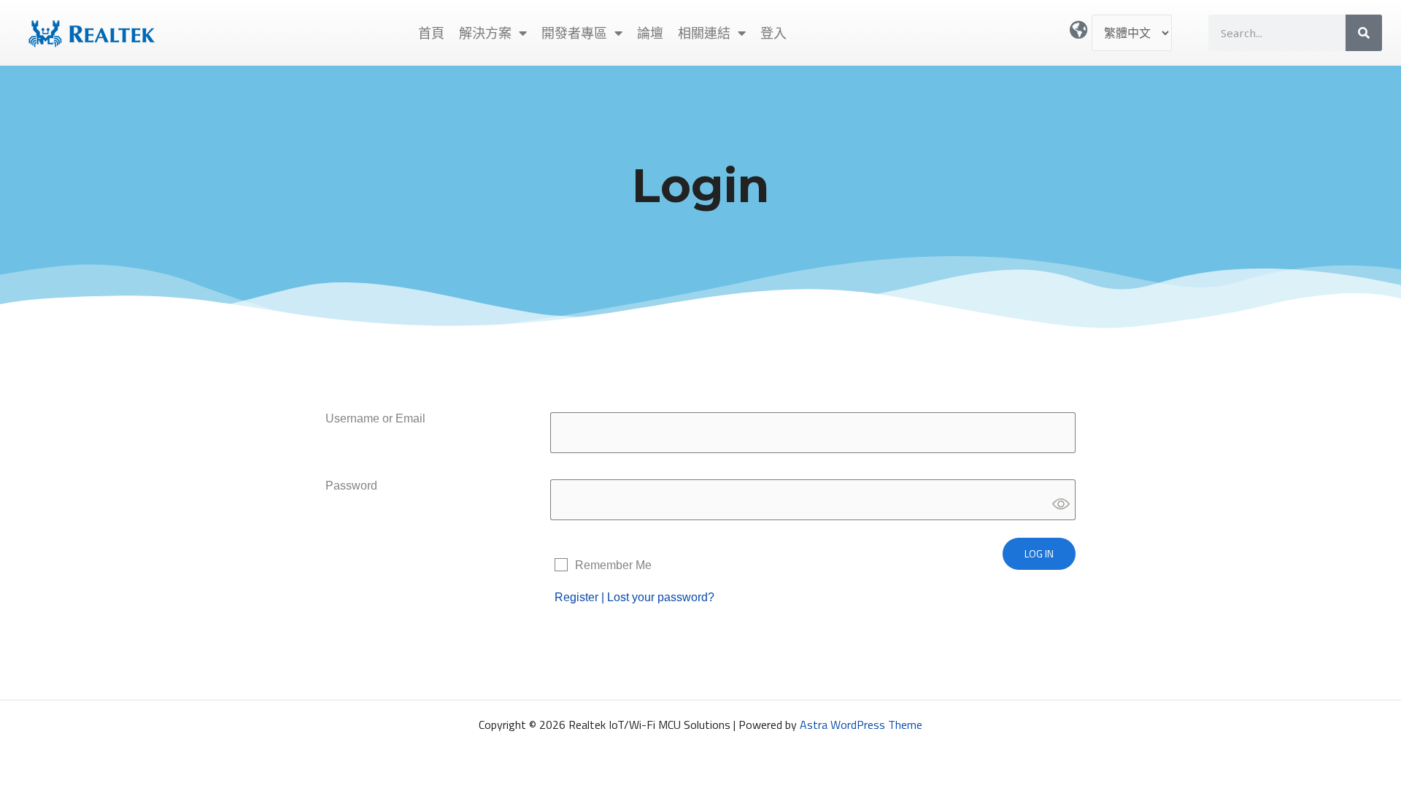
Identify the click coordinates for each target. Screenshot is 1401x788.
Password (351, 485)
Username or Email (375, 418)
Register (576, 597)
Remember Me (613, 565)
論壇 (650, 33)
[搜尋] (1364, 33)
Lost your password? (660, 597)
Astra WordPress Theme (861, 724)
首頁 (431, 33)
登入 (773, 33)
